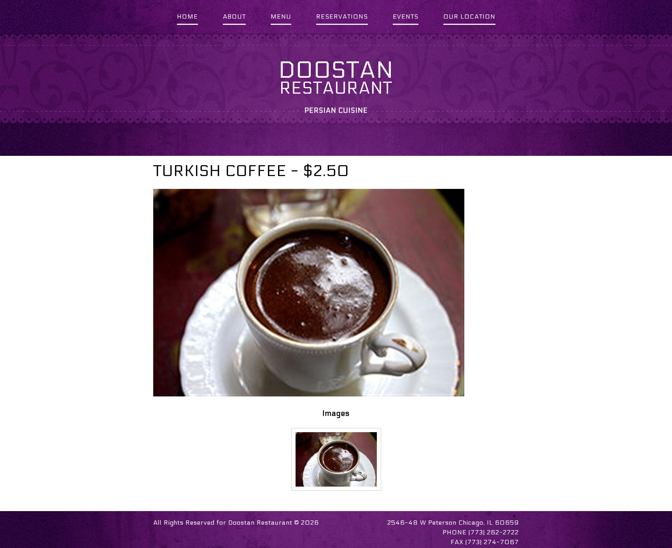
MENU (281, 16)
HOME (187, 16)
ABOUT (234, 16)
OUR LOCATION (469, 16)
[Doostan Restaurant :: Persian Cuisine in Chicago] (336, 458)
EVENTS (405, 16)
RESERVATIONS (342, 16)
